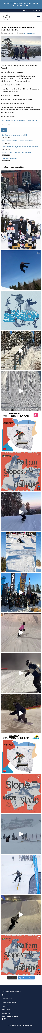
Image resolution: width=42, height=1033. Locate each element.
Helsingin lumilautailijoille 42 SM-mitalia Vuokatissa (20, 147)
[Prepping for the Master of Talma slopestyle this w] (21, 632)
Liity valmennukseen (9, 1002)
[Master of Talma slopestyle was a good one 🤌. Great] (21, 552)
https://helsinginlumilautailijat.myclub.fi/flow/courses (19, 120)
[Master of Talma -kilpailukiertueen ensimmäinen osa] (21, 955)
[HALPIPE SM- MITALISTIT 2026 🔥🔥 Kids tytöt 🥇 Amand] (21, 229)
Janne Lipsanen (29, 33)
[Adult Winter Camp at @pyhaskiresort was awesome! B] (21, 511)
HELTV (25, 11)
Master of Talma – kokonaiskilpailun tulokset (17, 152)
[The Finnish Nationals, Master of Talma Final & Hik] (21, 270)
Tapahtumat (6, 1013)
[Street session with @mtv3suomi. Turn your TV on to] (21, 189)
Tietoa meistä (6, 1009)
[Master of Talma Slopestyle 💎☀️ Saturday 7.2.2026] (21, 592)
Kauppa (4, 1006)
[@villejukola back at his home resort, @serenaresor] (21, 914)
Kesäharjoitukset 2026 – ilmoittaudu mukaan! (17, 141)
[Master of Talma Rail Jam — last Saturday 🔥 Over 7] (21, 834)
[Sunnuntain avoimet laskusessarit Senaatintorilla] (21, 310)
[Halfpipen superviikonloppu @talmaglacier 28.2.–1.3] (21, 471)
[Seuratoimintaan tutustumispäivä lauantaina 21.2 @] (21, 431)
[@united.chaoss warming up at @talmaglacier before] (21, 713)
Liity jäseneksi (7, 998)
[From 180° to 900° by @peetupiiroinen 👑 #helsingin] (21, 391)
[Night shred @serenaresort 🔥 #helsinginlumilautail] (21, 673)
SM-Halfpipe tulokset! (9, 158)
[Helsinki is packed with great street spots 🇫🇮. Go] (21, 350)
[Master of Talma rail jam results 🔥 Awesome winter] (21, 874)
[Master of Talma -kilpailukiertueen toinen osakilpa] (21, 793)
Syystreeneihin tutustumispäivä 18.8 (14, 135)
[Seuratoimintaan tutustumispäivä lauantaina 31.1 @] (21, 753)
